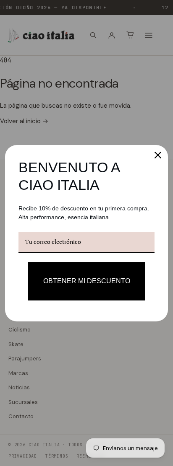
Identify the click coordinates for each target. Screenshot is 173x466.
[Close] (158, 155)
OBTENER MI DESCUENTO (86, 281)
